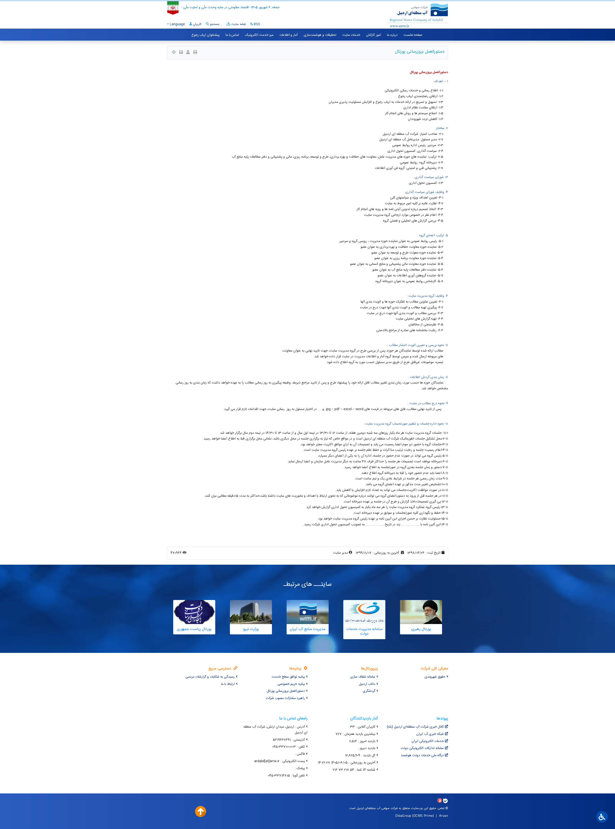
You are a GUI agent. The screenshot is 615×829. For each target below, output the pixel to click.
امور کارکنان (373, 35)
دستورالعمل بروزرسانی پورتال (286, 691)
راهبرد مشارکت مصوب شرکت (285, 698)
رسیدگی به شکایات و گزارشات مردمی (210, 677)
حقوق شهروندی (434, 677)
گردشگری (369, 691)
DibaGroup (403, 815)
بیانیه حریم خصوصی (291, 684)
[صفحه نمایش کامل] (174, 52)
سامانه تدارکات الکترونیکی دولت (422, 748)
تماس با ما (232, 35)
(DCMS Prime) (423, 815)
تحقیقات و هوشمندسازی (320, 35)
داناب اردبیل (367, 684)
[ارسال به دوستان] (188, 52)
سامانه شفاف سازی (362, 677)
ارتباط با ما (228, 684)
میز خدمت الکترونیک (259, 35)
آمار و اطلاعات (288, 35)
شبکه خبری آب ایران (430, 734)
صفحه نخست (413, 35)
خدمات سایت (351, 35)
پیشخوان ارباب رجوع (205, 35)
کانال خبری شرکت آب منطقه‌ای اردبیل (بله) (415, 727)
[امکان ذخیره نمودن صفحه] (181, 52)
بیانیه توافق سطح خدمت (288, 677)
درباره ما (392, 35)
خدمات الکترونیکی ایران (428, 741)
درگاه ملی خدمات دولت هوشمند (422, 755)
